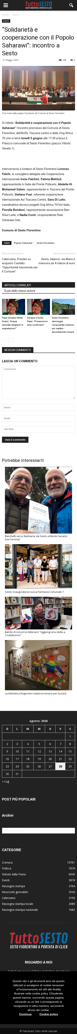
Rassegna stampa (13, 886)
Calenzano (8, 898)
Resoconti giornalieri (15, 892)
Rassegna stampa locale (17, 904)
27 (50, 766)
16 (7, 759)
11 (27, 751)
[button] (71, 5)
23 (7, 766)
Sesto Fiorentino (45, 242)
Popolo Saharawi (23, 242)
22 (70, 759)
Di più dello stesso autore (19, 290)
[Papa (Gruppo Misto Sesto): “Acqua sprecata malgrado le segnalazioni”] (13, 307)
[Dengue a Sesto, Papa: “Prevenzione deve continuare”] (38, 307)
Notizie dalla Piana (14, 874)
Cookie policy (48, 1014)
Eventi (6, 20)
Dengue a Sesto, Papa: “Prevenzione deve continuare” (37, 321)
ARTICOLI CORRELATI (17, 285)
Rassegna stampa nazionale (20, 910)
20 (50, 759)
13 (50, 751)
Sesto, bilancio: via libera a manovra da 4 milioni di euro (56, 261)
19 (39, 759)
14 (60, 751)
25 (27, 766)
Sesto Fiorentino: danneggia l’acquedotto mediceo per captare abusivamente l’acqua (63, 325)
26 (39, 766)
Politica (6, 868)
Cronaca (7, 862)
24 (17, 766)
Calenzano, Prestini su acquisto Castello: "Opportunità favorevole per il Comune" (20, 265)
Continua (25, 1014)
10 (17, 751)
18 (27, 759)
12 (39, 751)
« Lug (5, 781)
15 (70, 751)
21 (60, 759)
